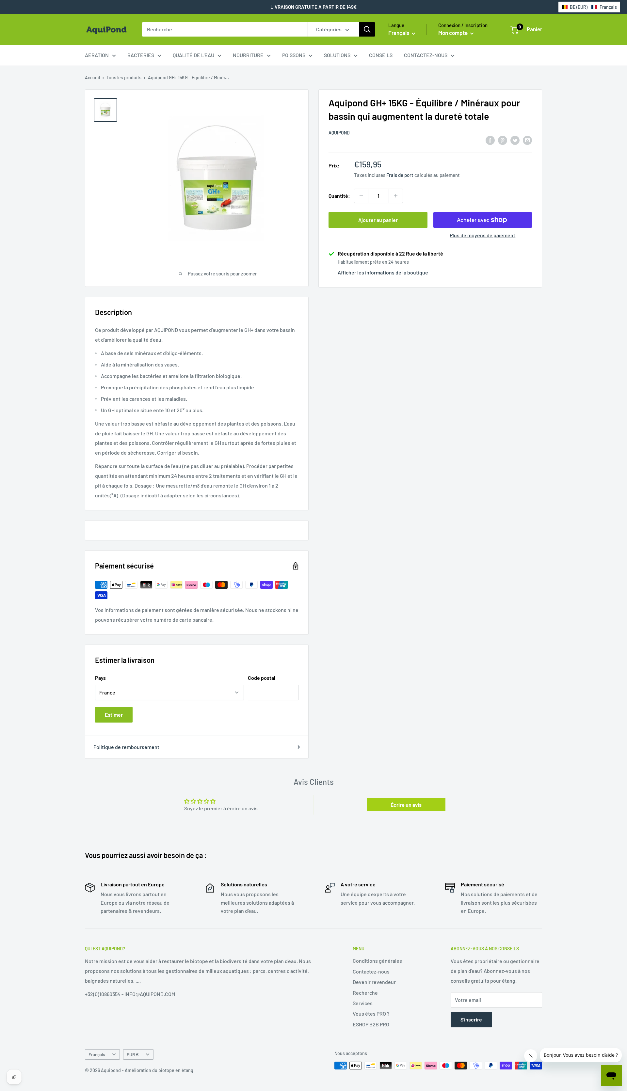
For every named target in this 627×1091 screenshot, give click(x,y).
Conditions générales (377, 961)
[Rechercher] (367, 29)
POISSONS (293, 55)
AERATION (97, 55)
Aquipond (339, 132)
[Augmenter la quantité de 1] (396, 196)
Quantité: (339, 196)
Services (363, 1003)
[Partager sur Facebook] (490, 140)
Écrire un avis (406, 805)
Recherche (365, 993)
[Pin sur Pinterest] (502, 140)
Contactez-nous (371, 971)
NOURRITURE (248, 55)
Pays (100, 678)
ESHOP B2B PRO (371, 1024)
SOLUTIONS (337, 55)
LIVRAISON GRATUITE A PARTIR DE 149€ (313, 7)
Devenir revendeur (374, 982)
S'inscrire (471, 1019)
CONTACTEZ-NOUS (425, 55)
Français (96, 1054)
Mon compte (453, 32)
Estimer (114, 714)
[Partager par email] (527, 140)
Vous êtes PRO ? (371, 1013)
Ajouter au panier (378, 220)
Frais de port (399, 175)
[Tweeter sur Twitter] (515, 140)
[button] (589, 7)
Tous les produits (123, 77)
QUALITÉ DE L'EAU (193, 55)
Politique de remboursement (126, 747)
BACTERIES (140, 55)
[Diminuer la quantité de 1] (361, 196)
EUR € (133, 1054)
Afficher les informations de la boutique (383, 272)
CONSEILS (381, 55)
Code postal (261, 678)
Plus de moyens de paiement (482, 235)
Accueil (92, 77)
